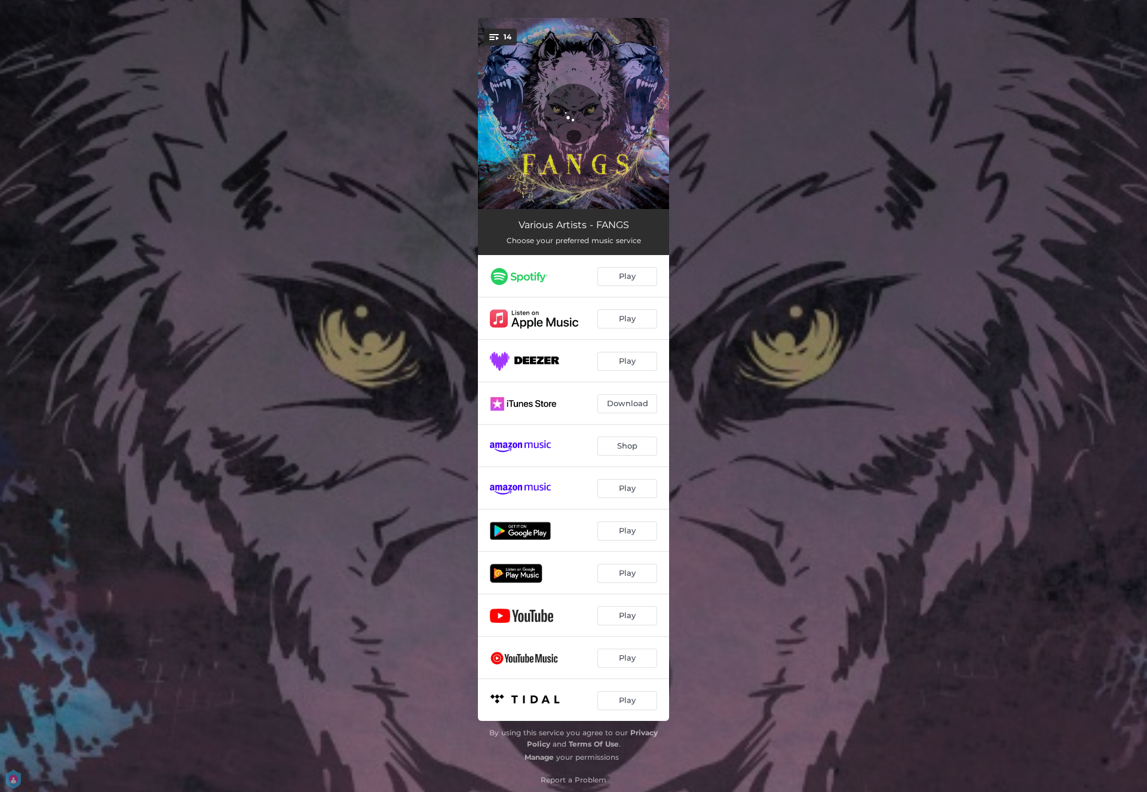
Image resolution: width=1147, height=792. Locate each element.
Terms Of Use (594, 743)
